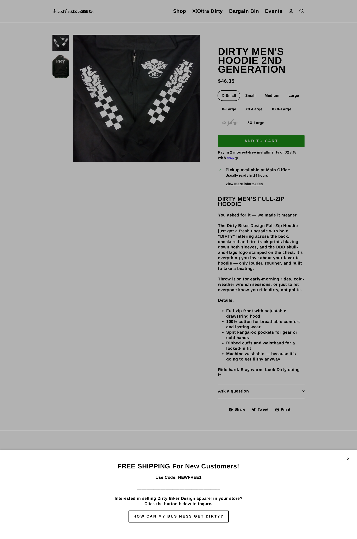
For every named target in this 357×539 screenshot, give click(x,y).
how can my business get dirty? (178, 516)
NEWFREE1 (189, 477)
